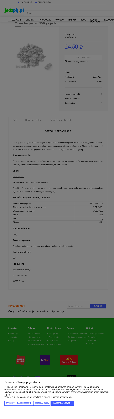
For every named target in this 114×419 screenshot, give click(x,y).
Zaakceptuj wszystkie (62, 403)
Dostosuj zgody (42, 403)
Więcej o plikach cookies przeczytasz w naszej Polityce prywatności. (38, 397)
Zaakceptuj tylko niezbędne (18, 403)
